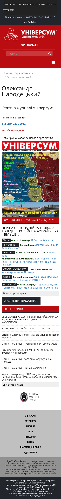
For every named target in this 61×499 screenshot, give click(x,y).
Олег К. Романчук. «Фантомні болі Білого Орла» (30, 343)
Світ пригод (30, 421)
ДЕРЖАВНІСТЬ (10, 244)
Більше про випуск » (14, 293)
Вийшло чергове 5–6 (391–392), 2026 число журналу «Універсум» (28, 351)
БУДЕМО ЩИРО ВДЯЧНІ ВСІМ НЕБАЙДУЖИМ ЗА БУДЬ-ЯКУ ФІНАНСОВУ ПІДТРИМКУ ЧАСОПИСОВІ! (30, 319)
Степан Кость (27, 244)
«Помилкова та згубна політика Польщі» (26, 328)
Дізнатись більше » (14, 384)
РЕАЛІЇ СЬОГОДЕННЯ (13, 130)
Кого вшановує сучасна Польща (28, 270)
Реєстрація (32, 45)
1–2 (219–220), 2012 (14, 123)
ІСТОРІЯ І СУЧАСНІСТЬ (15, 269)
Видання (30, 426)
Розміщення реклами (34, 4)
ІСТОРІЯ (7, 276)
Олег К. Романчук (21, 240)
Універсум (30, 415)
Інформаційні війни (30, 447)
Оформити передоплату (21, 300)
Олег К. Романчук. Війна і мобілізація (24, 367)
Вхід (23, 45)
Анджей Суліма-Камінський (17, 258)
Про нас (17, 4)
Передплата (8, 10)
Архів (30, 431)
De (34, 22)
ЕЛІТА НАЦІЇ (9, 284)
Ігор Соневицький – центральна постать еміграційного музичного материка (30, 287)
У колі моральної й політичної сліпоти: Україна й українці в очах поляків (29, 261)
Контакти (51, 4)
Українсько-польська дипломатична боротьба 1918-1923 (30, 278)
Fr (32, 22)
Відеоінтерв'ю (30, 452)
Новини (30, 441)
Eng (29, 22)
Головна (7, 4)
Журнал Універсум (24, 73)
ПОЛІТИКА (8, 252)
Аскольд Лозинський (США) (31, 252)
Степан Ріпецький (23, 276)
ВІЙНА (6, 240)
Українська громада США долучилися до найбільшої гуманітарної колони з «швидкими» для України (30, 376)
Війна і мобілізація (42, 240)
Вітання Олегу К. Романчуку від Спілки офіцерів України (30, 336)
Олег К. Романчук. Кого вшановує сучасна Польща (27, 360)
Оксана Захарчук (26, 284)
